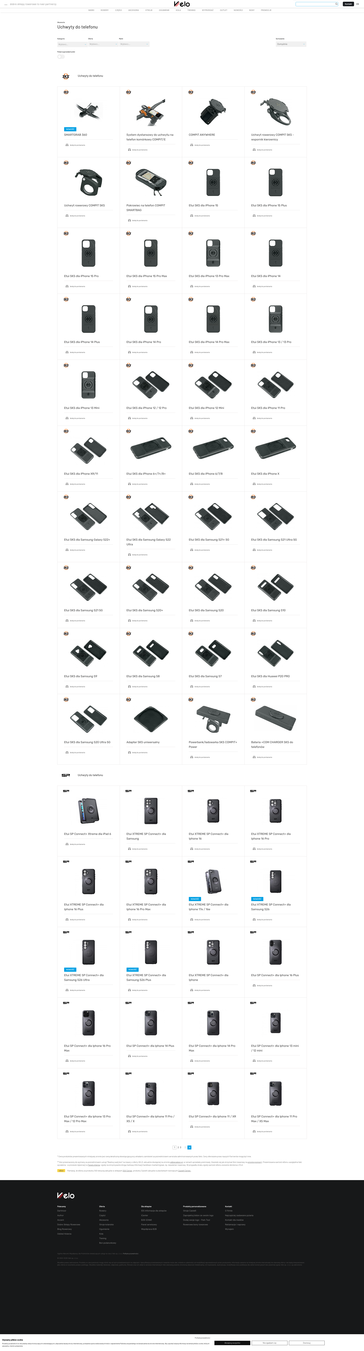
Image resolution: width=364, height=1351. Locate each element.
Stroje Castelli (189, 1211)
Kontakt (348, 4)
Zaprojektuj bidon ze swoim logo (198, 1215)
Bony (252, 10)
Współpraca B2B (149, 1229)
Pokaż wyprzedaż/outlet (66, 52)
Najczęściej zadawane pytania (239, 1215)
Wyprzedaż (206, 10)
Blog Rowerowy (64, 1229)
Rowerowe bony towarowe (195, 1224)
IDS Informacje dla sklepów (154, 1211)
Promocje (266, 10)
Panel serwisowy (149, 1224)
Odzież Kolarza (64, 1234)
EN (357, 4)
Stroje (147, 10)
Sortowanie (280, 39)
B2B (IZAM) (146, 1220)
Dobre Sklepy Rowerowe (68, 1224)
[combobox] (120, 44)
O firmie (228, 1211)
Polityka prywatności (130, 1254)
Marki (90, 10)
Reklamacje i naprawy (235, 1224)
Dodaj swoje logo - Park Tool (196, 1220)
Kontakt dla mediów (234, 1220)
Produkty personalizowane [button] (194, 1206)
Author (60, 1215)
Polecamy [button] (61, 1206)
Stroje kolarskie (106, 1224)
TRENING (189, 10)
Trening (102, 1238)
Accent (60, 1220)
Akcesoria (132, 10)
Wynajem (229, 1229)
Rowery (103, 10)
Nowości (238, 10)
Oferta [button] (102, 1206)
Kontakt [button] (228, 1206)
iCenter (144, 1215)
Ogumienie (162, 10)
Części (117, 10)
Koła (177, 10)
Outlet (222, 10)
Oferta (90, 39)
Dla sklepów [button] (146, 1206)
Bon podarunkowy (107, 1243)
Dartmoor (61, 1211)
